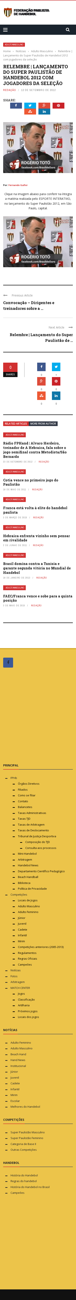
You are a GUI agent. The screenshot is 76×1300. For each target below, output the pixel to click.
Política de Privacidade (32, 888)
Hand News (18, 1060)
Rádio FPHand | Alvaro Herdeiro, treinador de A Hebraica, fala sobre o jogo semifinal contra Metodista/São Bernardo (35, 449)
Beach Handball (28, 877)
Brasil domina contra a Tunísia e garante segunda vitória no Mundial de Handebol (37, 568)
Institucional (18, 1066)
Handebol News (28, 865)
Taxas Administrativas (32, 813)
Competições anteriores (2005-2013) (41, 947)
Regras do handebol (24, 1181)
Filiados (23, 789)
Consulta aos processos (40, 848)
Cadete (22, 929)
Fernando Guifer (18, 185)
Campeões (25, 964)
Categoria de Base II (23, 1144)
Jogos (21, 993)
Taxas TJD (24, 819)
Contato (23, 801)
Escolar (15, 1101)
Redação (9, 90)
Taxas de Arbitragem (31, 824)
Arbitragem (25, 859)
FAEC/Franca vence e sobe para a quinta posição (37, 598)
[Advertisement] (38, 715)
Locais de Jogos (28, 900)
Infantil (22, 935)
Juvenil (22, 923)
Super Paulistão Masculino (28, 1132)
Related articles (16, 423)
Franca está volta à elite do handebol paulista (35, 510)
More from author (43, 423)
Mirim (21, 941)
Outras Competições (24, 1150)
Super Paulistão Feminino (27, 1138)
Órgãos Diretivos (28, 784)
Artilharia (24, 1005)
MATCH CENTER (20, 988)
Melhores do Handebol (25, 1106)
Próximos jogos (28, 1011)
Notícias (16, 970)
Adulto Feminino (28, 912)
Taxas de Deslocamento (33, 830)
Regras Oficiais (27, 958)
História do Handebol (24, 1175)
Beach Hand (18, 1054)
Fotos (14, 976)
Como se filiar (26, 795)
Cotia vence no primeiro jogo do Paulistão (30, 482)
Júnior (21, 918)
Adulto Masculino (14, 44)
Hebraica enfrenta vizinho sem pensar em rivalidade (36, 538)
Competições (19, 894)
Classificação (26, 999)
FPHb (14, 778)
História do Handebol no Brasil (30, 1187)
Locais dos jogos (28, 1017)
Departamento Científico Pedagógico (41, 871)
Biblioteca (24, 883)
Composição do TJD (37, 842)
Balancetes (25, 807)
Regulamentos (27, 953)
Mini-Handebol (27, 853)
